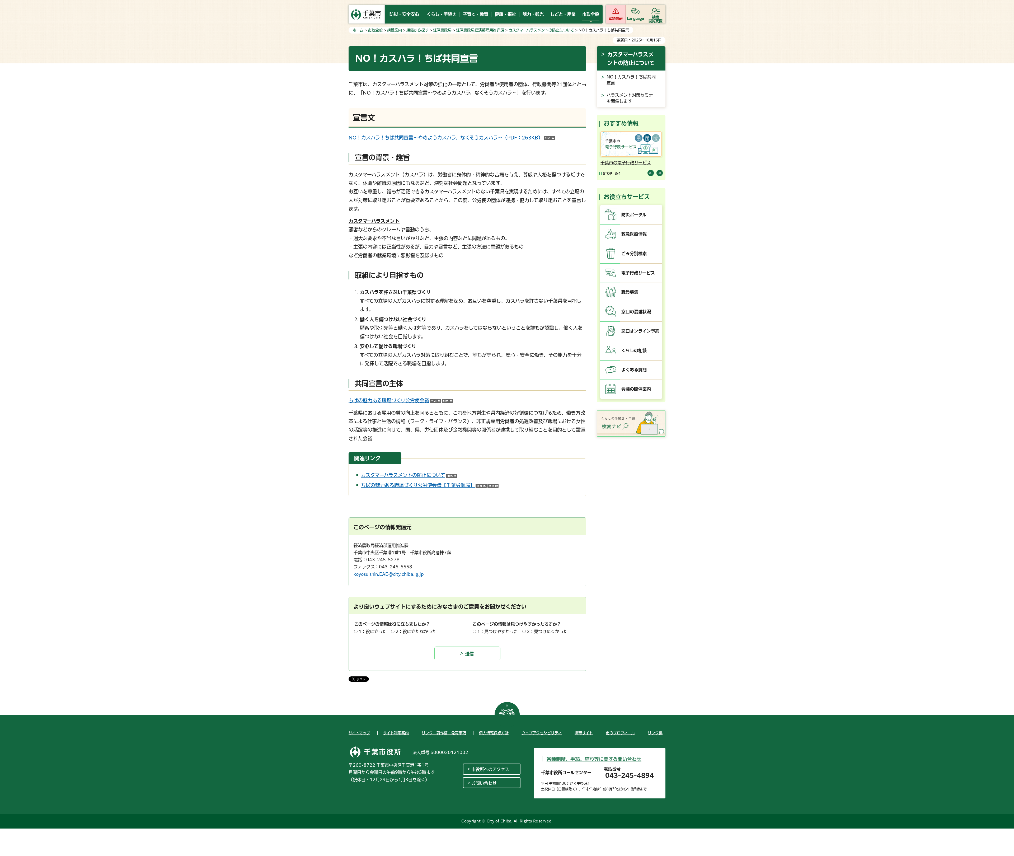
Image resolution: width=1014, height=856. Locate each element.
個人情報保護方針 (494, 733)
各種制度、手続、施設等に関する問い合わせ (594, 759)
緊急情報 (615, 18)
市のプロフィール (620, 733)
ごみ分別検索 (634, 253)
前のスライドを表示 (650, 173)
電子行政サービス (638, 273)
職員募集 (629, 292)
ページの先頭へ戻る (507, 712)
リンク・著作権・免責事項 (444, 733)
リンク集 (655, 733)
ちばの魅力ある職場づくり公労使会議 (401, 400)
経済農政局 (442, 30)
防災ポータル (633, 215)
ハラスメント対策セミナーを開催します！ (632, 98)
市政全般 (375, 30)
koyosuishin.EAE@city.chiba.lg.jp (389, 574)
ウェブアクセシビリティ (542, 733)
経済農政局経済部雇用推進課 (480, 30)
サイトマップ (359, 733)
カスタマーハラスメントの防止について (541, 30)
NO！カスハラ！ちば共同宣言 (631, 80)
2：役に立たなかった (416, 631)
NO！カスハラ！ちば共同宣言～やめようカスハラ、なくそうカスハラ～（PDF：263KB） (452, 137)
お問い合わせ (484, 783)
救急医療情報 (634, 234)
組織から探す (417, 30)
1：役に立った (373, 631)
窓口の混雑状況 (636, 312)
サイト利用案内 (396, 733)
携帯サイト (584, 733)
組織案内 (394, 30)
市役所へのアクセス (490, 769)
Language (635, 18)
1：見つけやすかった (497, 631)
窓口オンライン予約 (640, 331)
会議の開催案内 (636, 389)
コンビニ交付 (623, 163)
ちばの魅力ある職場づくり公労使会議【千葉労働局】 (430, 485)
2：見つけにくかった (547, 631)
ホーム (358, 30)
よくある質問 (634, 370)
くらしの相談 (634, 350)
